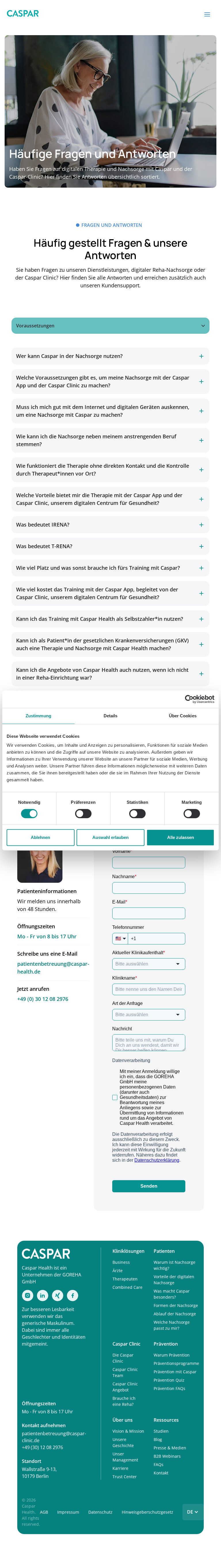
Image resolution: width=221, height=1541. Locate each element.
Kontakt (161, 1473)
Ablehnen (40, 837)
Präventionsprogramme (176, 1363)
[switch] (83, 813)
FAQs (158, 1464)
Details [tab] (111, 715)
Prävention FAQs (169, 1388)
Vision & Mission (128, 1431)
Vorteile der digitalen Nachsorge (174, 1279)
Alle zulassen (180, 837)
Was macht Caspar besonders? (172, 1294)
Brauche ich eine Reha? (124, 1401)
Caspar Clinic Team (125, 1372)
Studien (161, 1431)
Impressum (68, 1512)
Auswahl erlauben (110, 837)
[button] (207, 14)
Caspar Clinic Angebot (125, 1387)
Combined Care (127, 1287)
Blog (158, 1439)
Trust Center (125, 1476)
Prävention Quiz (169, 1380)
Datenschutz (100, 1512)
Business (121, 1262)
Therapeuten (125, 1279)
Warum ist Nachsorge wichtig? (174, 1265)
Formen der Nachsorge (176, 1305)
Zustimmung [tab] (38, 715)
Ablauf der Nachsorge (175, 1313)
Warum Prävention (172, 1355)
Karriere (120, 1468)
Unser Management (125, 1457)
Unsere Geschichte (123, 1442)
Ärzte (118, 1270)
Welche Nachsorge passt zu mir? (172, 1325)
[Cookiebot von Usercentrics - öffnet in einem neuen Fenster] (189, 699)
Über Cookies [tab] (183, 715)
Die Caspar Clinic (123, 1358)
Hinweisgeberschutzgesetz (147, 1512)
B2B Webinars (167, 1456)
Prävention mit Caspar (175, 1371)
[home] (23, 14)
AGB (44, 1512)
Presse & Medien (170, 1448)
